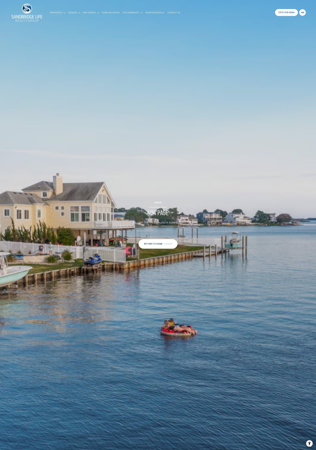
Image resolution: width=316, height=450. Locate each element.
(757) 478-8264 (286, 12)
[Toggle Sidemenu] (302, 12)
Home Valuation (110, 12)
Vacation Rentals (154, 12)
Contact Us (173, 12)
